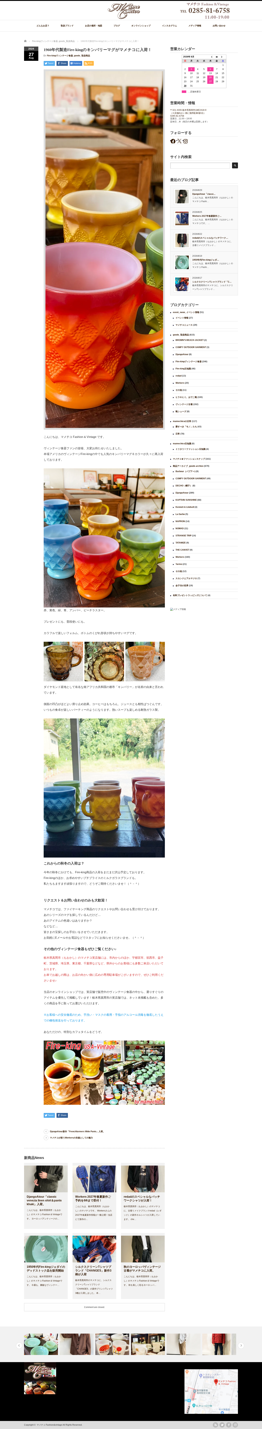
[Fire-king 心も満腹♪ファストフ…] (77, 1344)
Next (241, 1345)
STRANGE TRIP (183, 535)
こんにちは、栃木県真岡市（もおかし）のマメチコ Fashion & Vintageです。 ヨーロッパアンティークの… (44, 1214)
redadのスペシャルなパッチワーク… (210, 238)
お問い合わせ (219, 25)
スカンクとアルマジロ (186, 578)
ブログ (117, 25)
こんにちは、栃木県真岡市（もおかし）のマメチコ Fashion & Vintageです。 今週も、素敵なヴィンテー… (44, 1280)
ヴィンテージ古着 (184, 404)
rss (215, 1425)
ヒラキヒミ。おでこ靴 (186, 397)
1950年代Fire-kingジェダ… (205, 260)
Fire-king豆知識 (183, 368)
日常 (178, 434)
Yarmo (179, 564)
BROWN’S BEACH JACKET (190, 340)
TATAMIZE (181, 542)
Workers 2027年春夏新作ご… (207, 216)
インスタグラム (169, 25)
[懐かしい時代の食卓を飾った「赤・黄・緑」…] (219, 1344)
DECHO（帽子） (184, 485)
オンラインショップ (141, 25)
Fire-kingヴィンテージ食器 (60, 55)
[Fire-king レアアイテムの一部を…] (112, 1344)
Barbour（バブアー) (185, 471)
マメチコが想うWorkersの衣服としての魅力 (71, 1137)
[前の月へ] (210, 57)
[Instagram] (235, 1425)
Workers (180, 383)
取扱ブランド (67, 25)
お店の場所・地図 (93, 25)
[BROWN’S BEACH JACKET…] (184, 1344)
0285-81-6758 (177, 116)
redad (178, 376)
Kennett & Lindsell (185, 507)
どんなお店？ (43, 25)
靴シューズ (181, 411)
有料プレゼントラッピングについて (190, 595)
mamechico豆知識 (182, 443)
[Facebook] (228, 1425)
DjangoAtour (182, 354)
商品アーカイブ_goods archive (188, 466)
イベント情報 (182, 318)
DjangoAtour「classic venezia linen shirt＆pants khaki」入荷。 (44, 1200)
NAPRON (180, 521)
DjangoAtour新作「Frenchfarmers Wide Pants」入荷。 (77, 1131)
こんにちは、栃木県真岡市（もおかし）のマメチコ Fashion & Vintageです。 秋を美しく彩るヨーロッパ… (141, 1280)
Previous (19, 1345)
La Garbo (180, 514)
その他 (179, 390)
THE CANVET (182, 550)
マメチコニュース (184, 325)
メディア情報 (194, 25)
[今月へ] (217, 57)
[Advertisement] (204, 643)
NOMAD (180, 528)
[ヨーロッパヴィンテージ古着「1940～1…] (41, 1344)
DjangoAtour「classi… (203, 194)
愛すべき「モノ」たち (186, 426)
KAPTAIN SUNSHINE (186, 500)
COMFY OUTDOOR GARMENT (191, 347)
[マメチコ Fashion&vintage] (168, 18)
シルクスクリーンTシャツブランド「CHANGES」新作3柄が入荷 (93, 1270)
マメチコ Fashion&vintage (49, 1425)
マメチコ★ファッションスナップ (189, 459)
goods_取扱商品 (82, 55)
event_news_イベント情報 (186, 312)
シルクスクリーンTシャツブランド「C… (212, 282)
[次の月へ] (223, 57)
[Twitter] (222, 1425)
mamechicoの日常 (182, 421)
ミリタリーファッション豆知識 (191, 449)
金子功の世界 (182, 585)
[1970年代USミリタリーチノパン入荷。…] (148, 1344)
